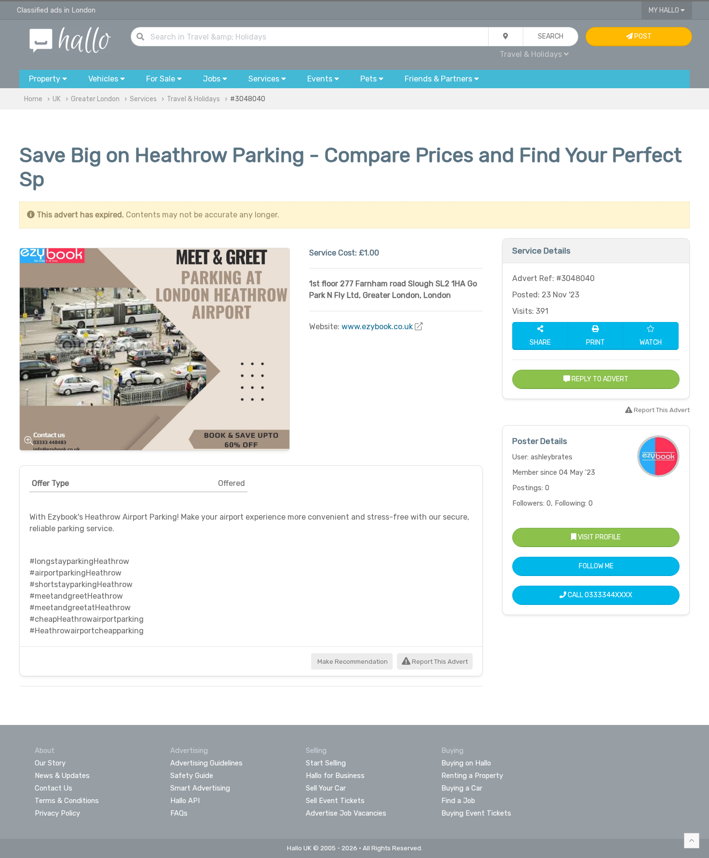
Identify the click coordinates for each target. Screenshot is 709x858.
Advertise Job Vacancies (346, 813)
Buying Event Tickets (476, 813)
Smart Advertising (200, 788)
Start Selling (326, 763)
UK (57, 99)
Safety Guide (191, 775)
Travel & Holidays (193, 99)
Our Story (50, 763)
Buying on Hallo (466, 763)
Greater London (95, 99)
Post (642, 36)
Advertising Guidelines (206, 763)
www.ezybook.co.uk (377, 326)
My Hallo (665, 10)
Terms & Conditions (67, 800)
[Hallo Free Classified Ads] (70, 39)
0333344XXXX (608, 595)
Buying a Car (461, 788)
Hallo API (185, 800)
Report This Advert (439, 661)
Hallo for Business (335, 775)
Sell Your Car (326, 788)
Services (143, 99)
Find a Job (458, 800)
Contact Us (53, 788)
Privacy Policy (57, 813)
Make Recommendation (352, 661)
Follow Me (596, 566)
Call (599, 595)
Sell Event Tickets (335, 800)
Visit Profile (598, 537)
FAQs (179, 813)
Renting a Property (472, 775)
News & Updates (62, 775)
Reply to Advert (599, 379)
